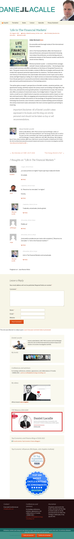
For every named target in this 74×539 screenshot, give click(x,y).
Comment (13, 289)
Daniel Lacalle (22, 35)
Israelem (12, 174)
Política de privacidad (45, 535)
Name (12, 310)
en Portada (49, 33)
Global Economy (30, 33)
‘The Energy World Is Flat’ (54, 153)
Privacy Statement (53, 23)
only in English (24, 402)
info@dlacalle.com (9, 509)
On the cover (39, 33)
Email (12, 314)
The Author (15, 23)
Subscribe (41, 23)
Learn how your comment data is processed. (37, 330)
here (41, 40)
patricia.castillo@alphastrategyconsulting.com (33, 373)
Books (24, 23)
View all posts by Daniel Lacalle (19, 143)
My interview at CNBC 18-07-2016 (22, 153)
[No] (72, 533)
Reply (24, 179)
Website (12, 317)
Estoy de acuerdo (28, 535)
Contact (32, 23)
